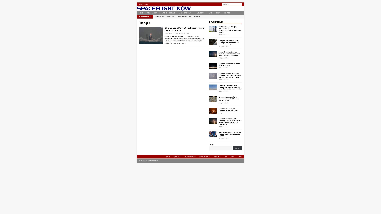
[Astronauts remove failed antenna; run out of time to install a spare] (213, 99)
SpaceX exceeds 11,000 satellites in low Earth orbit (228, 109)
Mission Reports (185, 13)
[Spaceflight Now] (164, 10)
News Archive (152, 13)
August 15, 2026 (224, 126)
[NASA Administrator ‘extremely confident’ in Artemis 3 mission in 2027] (213, 134)
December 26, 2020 (172, 33)
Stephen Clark (184, 33)
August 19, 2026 (224, 91)
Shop (218, 13)
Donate (227, 13)
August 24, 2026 (224, 58)
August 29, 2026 (224, 34)
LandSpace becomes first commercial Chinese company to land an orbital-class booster (230, 87)
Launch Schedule (168, 13)
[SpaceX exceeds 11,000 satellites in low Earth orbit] (213, 111)
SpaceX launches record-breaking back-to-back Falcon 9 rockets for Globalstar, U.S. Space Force (230, 121)
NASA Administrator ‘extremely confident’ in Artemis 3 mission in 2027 (230, 134)
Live (210, 13)
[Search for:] (232, 4)
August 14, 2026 (224, 138)
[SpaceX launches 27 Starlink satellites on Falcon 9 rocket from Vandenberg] (213, 42)
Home (141, 13)
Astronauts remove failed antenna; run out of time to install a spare (229, 99)
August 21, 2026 (224, 67)
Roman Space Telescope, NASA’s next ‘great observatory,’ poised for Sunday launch (230, 29)
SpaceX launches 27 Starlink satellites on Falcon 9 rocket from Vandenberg (229, 42)
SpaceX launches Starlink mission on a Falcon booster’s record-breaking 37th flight (229, 53)
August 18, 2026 (224, 103)
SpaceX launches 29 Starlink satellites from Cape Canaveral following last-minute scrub (230, 75)
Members (200, 13)
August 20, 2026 (224, 79)
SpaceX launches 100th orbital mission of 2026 (229, 64)
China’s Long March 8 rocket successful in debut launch (184, 29)
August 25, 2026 (224, 46)
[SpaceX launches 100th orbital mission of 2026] (213, 66)
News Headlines (216, 22)
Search (211, 145)
